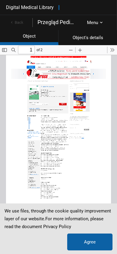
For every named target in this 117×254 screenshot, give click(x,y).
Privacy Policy (57, 226)
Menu (92, 22)
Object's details (88, 37)
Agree (90, 242)
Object (29, 36)
